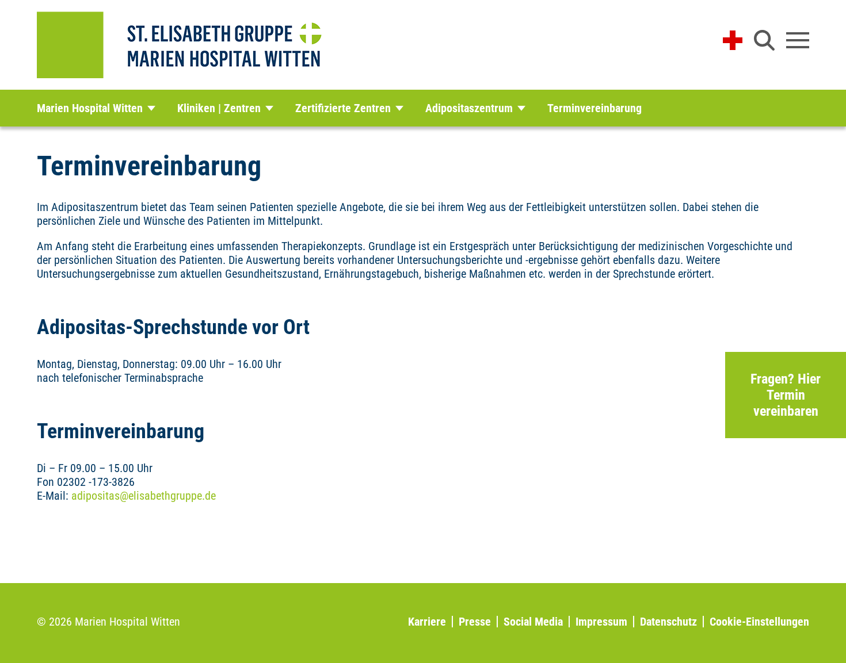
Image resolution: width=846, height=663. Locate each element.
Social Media (533, 621)
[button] (764, 40)
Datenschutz (668, 621)
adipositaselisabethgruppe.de (143, 496)
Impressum (601, 621)
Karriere (427, 621)
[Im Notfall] (732, 40)
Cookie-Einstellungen (759, 621)
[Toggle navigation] (797, 40)
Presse (475, 621)
